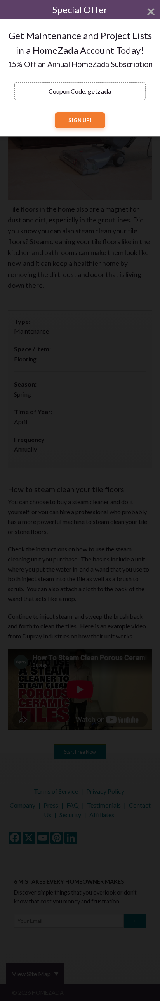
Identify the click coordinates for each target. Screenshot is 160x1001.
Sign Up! (80, 120)
